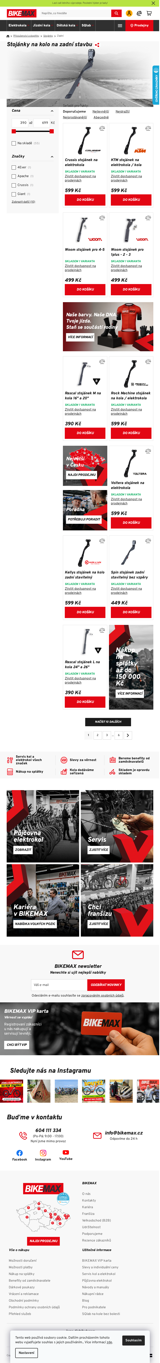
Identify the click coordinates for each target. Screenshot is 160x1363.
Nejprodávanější (75, 117)
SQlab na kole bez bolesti (101, 1314)
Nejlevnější (100, 112)
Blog (85, 1301)
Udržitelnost (91, 1227)
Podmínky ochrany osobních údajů (34, 1307)
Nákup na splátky (21, 1274)
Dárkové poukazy (22, 1287)
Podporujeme (92, 1234)
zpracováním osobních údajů (102, 996)
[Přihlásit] (129, 13)
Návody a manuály (95, 1287)
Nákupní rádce (93, 1294)
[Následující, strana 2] (128, 735)
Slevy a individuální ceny (100, 1267)
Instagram (43, 1160)
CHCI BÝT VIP (17, 1045)
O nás (86, 1194)
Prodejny (141, 26)
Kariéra (87, 1207)
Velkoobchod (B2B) (96, 1221)
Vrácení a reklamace (24, 1294)
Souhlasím (133, 1340)
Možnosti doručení (22, 1261)
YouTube (65, 1159)
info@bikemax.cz (123, 1133)
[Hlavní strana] (9, 36)
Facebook (19, 1160)
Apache (25, 176)
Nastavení (26, 1353)
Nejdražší (123, 112)
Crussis (25, 185)
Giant (23, 194)
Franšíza (88, 1214)
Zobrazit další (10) (23, 202)
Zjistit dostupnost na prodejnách (80, 178)
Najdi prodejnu (43, 1241)
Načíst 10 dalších (108, 722)
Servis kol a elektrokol (98, 1274)
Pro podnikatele (94, 1307)
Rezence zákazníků (96, 1241)
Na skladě (28, 143)
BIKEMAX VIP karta (96, 1261)
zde (109, 1342)
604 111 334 (48, 1131)
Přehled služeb (20, 1314)
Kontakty (89, 1201)
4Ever (24, 167)
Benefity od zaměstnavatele (29, 1281)
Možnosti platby (20, 1267)
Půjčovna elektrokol (97, 1281)
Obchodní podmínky (24, 1301)
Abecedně (101, 117)
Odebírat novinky (106, 985)
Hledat (116, 13)
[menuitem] (19, 25)
